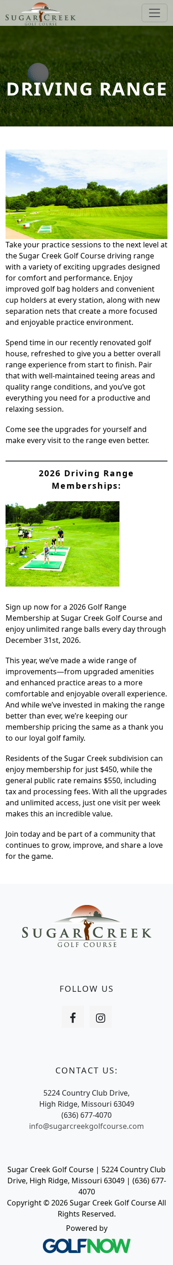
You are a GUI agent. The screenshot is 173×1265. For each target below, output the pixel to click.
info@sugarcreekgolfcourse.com (86, 1126)
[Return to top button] (154, 1247)
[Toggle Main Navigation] (154, 13)
